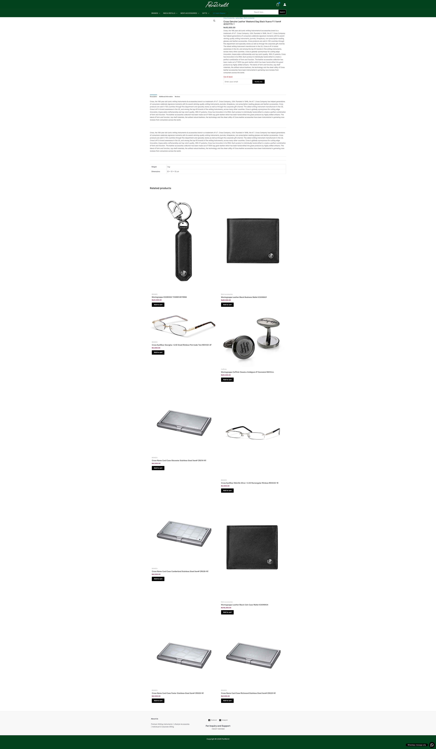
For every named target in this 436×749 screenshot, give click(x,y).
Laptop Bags (239, 18)
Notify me (258, 82)
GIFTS (204, 13)
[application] (159, 13)
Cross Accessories (228, 18)
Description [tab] (153, 96)
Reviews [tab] (177, 96)
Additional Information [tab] (166, 96)
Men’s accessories (249, 18)
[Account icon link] (284, 4)
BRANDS (154, 13)
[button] (264, 16)
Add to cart (158, 305)
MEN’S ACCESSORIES (189, 13)
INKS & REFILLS (169, 13)
